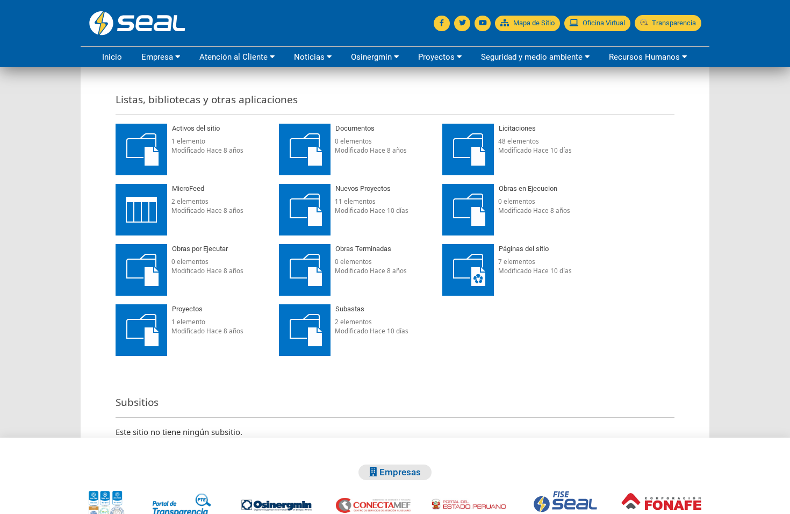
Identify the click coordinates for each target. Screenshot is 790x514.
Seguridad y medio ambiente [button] (533, 57)
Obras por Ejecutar (200, 249)
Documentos (355, 128)
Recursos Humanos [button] (645, 57)
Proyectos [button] (437, 57)
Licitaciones (517, 128)
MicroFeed (188, 188)
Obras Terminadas (363, 249)
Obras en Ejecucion (528, 188)
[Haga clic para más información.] (263, 128)
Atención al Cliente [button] (234, 57)
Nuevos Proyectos (363, 188)
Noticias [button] (310, 57)
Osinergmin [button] (372, 57)
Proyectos (187, 309)
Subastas (349, 309)
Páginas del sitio (524, 249)
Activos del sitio (196, 128)
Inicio (112, 57)
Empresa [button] (158, 57)
